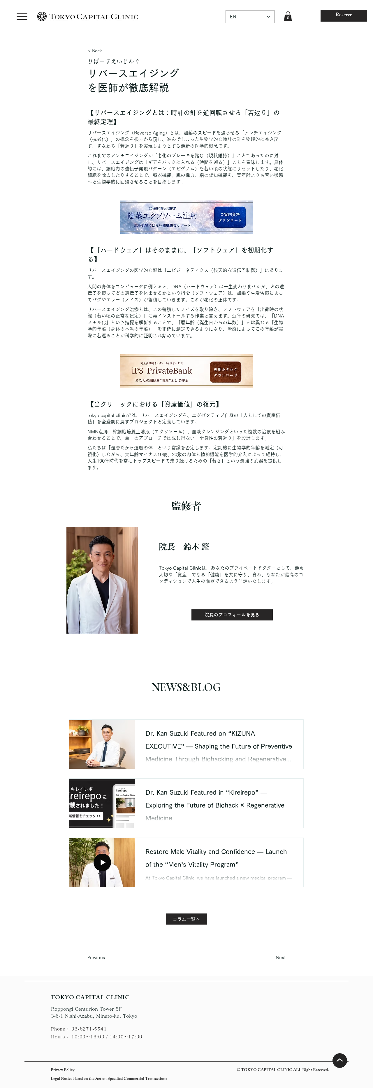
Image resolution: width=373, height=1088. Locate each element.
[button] (288, 16)
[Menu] (22, 17)
